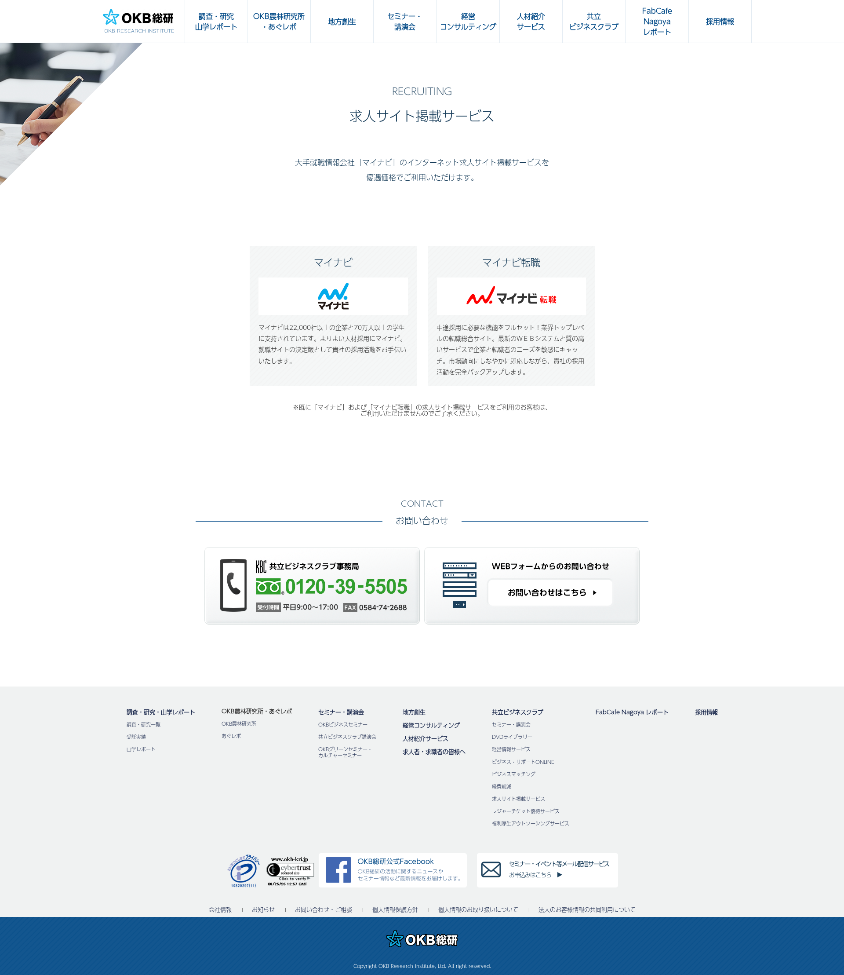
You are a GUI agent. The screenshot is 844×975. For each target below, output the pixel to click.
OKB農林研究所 (239, 724)
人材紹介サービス (425, 738)
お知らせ (263, 910)
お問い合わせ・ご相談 (323, 910)
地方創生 (414, 712)
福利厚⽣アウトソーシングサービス (530, 823)
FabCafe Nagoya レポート (632, 712)
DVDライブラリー (512, 737)
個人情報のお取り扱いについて (478, 910)
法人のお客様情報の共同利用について (587, 910)
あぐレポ (231, 736)
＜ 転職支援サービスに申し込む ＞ (56, 683)
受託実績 (136, 737)
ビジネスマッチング (513, 774)
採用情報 (706, 712)
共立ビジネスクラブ (517, 712)
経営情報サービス (511, 749)
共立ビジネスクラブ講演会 (347, 737)
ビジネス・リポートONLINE (523, 762)
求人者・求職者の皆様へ (434, 751)
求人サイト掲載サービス (518, 799)
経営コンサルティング (431, 725)
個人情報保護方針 (395, 910)
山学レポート (141, 749)
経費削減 (501, 786)
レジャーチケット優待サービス (526, 811)
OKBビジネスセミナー (342, 724)
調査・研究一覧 (143, 724)
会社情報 (220, 910)
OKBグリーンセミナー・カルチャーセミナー (345, 752)
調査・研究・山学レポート (161, 712)
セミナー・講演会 (341, 712)
